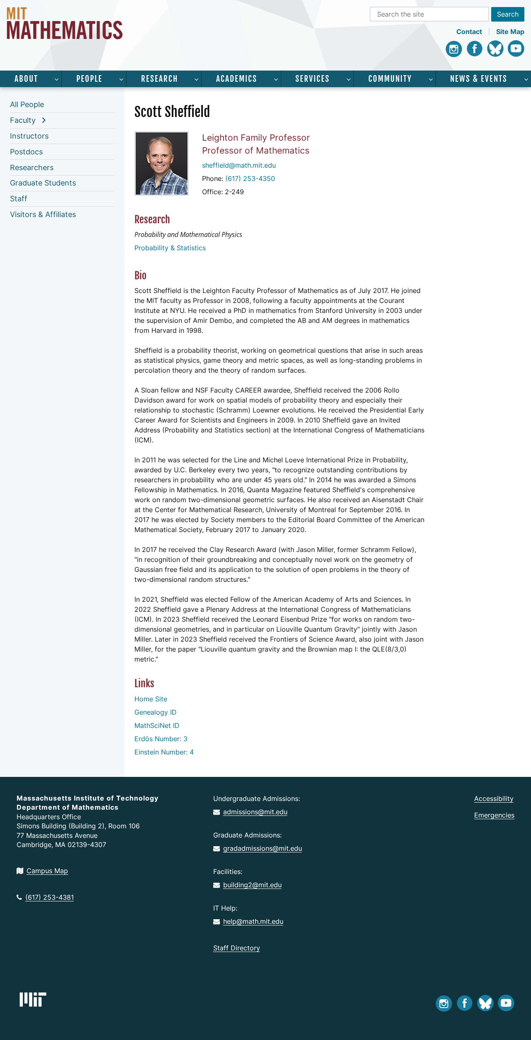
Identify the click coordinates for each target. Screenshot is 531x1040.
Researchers (32, 167)
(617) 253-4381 (49, 897)
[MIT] (33, 999)
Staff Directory (236, 948)
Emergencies (494, 815)
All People (27, 104)
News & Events (478, 79)
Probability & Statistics (170, 248)
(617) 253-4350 (250, 178)
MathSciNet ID (157, 725)
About (26, 79)
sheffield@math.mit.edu (239, 165)
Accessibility (494, 798)
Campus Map (47, 871)
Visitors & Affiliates (43, 214)
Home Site (150, 699)
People (89, 79)
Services (312, 79)
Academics (236, 79)
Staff (18, 198)
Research (159, 79)
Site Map (510, 31)
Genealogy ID (155, 712)
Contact (469, 31)
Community (390, 79)
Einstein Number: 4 (164, 752)
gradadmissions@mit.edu (262, 848)
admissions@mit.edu (255, 812)
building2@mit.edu (252, 885)
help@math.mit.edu (253, 921)
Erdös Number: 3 (161, 739)
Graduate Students (43, 182)
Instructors (29, 136)
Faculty (23, 120)
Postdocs (26, 151)
